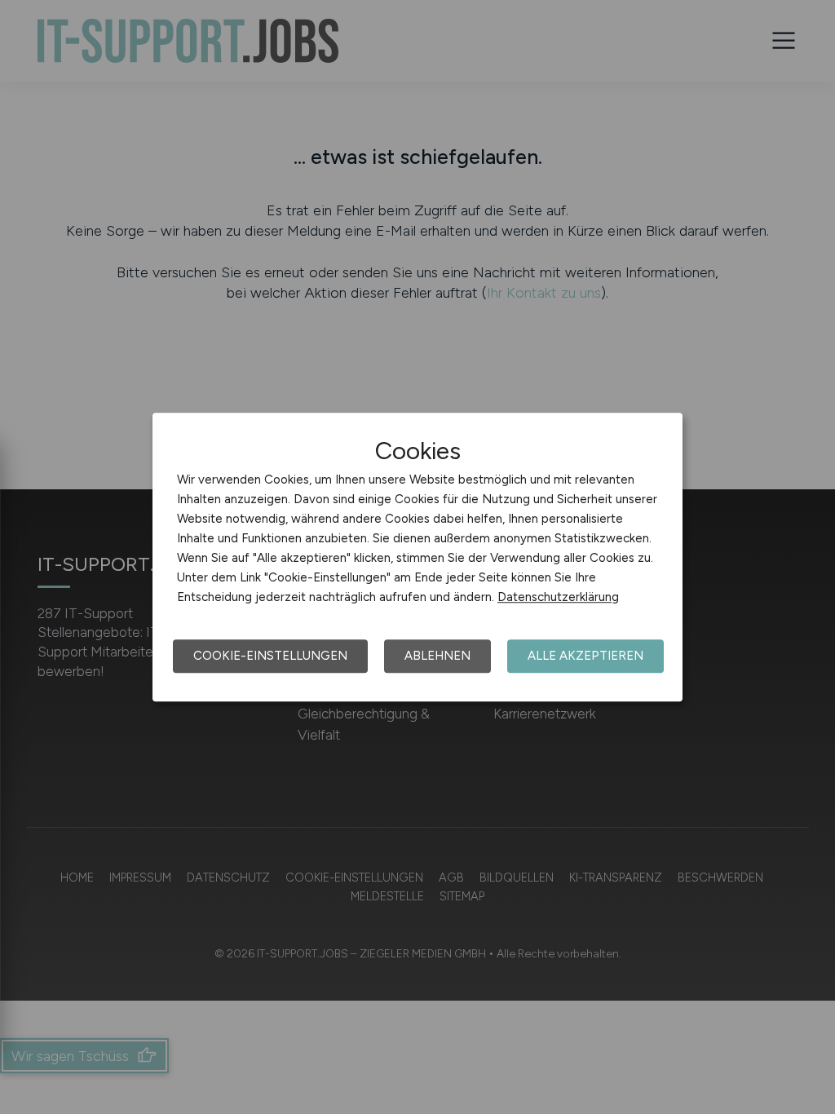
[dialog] (417, 557)
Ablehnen (437, 655)
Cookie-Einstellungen (270, 655)
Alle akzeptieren (585, 655)
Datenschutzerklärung (558, 597)
